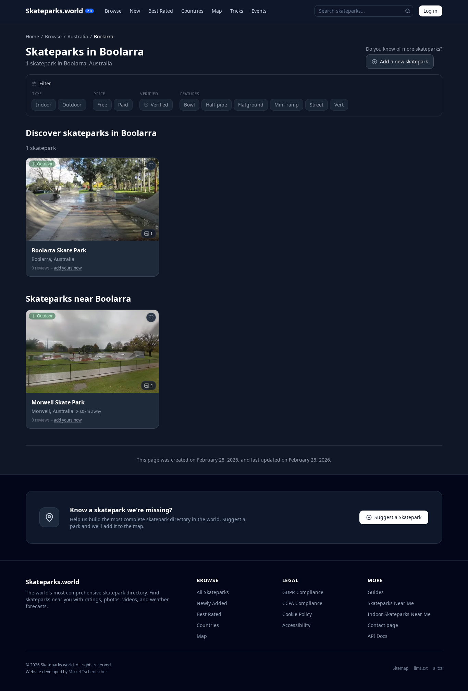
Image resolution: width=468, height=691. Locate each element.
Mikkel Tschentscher (88, 672)
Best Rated (160, 11)
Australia (77, 36)
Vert (339, 104)
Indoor (43, 104)
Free (102, 104)
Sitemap (400, 668)
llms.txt (421, 668)
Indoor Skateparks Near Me (399, 614)
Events (259, 11)
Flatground (250, 104)
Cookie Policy (297, 614)
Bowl (189, 104)
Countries (192, 11)
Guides (376, 592)
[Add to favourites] (151, 165)
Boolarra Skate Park (59, 250)
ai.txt (437, 668)
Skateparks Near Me (391, 603)
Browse (113, 11)
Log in (430, 11)
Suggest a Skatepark (397, 517)
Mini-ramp (286, 104)
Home (32, 36)
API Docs (377, 636)
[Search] (407, 11)
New (135, 11)
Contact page (383, 625)
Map (217, 11)
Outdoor (72, 104)
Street (316, 104)
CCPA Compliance (302, 603)
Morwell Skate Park (58, 402)
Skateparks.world (59, 10)
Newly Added (212, 603)
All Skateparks (213, 592)
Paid (123, 104)
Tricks (236, 11)
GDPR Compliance (302, 592)
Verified (159, 104)
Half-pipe (216, 104)
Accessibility (296, 625)
